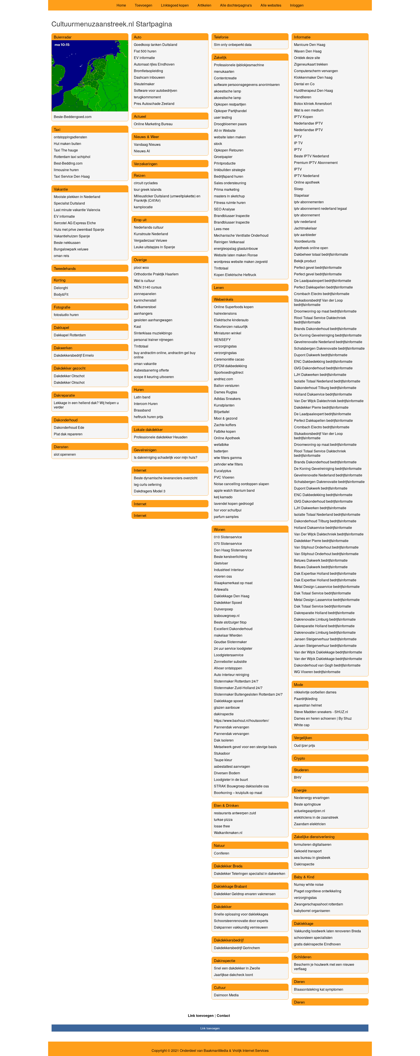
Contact (223, 1015)
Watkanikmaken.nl (228, 832)
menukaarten (224, 71)
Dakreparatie (64, 395)
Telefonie (221, 37)
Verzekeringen (145, 163)
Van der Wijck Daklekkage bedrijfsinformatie (328, 652)
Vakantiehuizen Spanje (72, 235)
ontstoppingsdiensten (70, 136)
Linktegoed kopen (175, 5)
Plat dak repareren (68, 433)
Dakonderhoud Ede (69, 427)
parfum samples (226, 516)
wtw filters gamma (228, 457)
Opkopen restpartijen (230, 104)
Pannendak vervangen (231, 726)
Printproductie (225, 163)
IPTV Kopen (303, 116)
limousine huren (66, 169)
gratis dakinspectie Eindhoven (317, 944)
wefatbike (221, 444)
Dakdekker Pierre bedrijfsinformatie (321, 407)
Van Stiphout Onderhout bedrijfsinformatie (326, 547)
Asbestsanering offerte (151, 370)
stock (218, 143)
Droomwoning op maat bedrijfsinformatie (325, 311)
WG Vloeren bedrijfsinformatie (317, 671)
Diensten (61, 446)
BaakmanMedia (216, 1050)
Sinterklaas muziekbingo (153, 332)
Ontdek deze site (307, 57)
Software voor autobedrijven (155, 90)
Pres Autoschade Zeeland (154, 103)
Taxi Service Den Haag (72, 176)
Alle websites (271, 5)
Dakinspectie (224, 960)
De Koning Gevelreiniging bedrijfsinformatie (328, 335)
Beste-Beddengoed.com (72, 116)
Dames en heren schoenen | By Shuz (323, 718)
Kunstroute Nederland (151, 233)
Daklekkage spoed (228, 700)
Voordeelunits (304, 241)
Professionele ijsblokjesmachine (239, 64)
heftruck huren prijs (148, 416)
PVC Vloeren (224, 477)
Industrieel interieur (229, 569)
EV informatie (64, 216)
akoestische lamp (227, 91)
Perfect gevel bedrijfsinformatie (318, 267)
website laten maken (230, 136)
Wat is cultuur (144, 280)
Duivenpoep (223, 608)
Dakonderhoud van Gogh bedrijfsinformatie (327, 665)
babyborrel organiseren (312, 910)
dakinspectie (224, 713)
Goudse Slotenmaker (230, 641)
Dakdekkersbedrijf (229, 940)
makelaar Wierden (228, 635)
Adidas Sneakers (227, 398)
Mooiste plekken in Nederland (77, 196)
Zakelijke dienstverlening (314, 836)
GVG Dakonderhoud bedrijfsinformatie (323, 367)
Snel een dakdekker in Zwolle (237, 968)
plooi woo (141, 267)
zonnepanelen (145, 293)
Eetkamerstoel (145, 306)
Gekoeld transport (308, 850)
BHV (297, 777)
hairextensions (225, 313)
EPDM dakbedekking (230, 365)
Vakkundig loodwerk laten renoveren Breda (327, 930)
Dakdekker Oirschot (69, 375)
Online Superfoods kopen (234, 306)
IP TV (298, 142)
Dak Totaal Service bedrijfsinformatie (322, 593)
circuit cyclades (146, 182)
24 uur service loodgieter (233, 648)
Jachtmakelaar (305, 228)
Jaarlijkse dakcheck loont (233, 974)
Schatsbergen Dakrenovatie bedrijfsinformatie (329, 348)
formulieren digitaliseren (312, 844)
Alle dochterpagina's (236, 5)
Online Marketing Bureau (153, 123)
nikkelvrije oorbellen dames (315, 692)
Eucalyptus (222, 470)
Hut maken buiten (67, 143)
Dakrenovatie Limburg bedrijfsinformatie (325, 619)
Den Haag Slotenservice (233, 549)
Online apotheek (307, 182)
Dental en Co (304, 83)
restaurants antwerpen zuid (235, 812)
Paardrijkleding (305, 698)
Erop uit (140, 219)
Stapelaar (301, 195)
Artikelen (204, 5)
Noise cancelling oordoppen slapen (241, 483)
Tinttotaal (141, 346)
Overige (140, 259)
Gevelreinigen (145, 449)
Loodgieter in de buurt (231, 779)
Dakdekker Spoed (228, 602)
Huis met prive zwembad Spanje (79, 229)
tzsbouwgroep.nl (227, 615)
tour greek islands (147, 189)
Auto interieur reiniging (231, 674)
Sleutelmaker (144, 83)
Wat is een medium (309, 110)
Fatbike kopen (225, 431)
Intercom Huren (146, 403)
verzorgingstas (225, 346)
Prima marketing (226, 189)
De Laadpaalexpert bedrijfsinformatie (322, 280)
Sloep (298, 188)
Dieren (299, 981)
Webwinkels (223, 299)
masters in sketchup (229, 195)
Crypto (299, 758)
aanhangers (143, 313)
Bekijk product (305, 260)
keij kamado (223, 496)
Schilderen (302, 956)
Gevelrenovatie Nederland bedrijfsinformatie (328, 341)
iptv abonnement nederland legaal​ (320, 208)
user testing (223, 117)
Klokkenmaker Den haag (313, 77)
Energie (300, 790)
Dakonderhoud (65, 419)
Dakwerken (63, 347)
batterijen (221, 450)
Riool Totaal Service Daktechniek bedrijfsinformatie (320, 320)
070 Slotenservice (228, 543)
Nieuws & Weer (146, 136)
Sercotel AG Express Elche (75, 222)
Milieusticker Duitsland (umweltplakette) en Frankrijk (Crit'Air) (167, 198)
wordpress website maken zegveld (241, 261)
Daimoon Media (226, 994)
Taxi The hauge (66, 150)
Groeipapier (223, 156)
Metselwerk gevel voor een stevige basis (245, 746)
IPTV (298, 136)
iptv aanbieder (305, 234)
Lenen (219, 287)
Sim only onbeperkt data (233, 44)
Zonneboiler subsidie (230, 661)
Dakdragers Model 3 (149, 490)
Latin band (142, 396)
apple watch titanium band (234, 490)
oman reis (61, 255)
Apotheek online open (311, 247)
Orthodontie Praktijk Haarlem (156, 273)
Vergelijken (303, 737)
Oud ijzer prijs (304, 745)
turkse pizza (223, 819)
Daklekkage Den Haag (231, 595)
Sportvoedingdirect (228, 372)
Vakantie (61, 189)
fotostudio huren (66, 314)
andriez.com (223, 378)
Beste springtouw (307, 804)
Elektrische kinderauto (231, 319)
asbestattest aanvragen (232, 766)
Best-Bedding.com (68, 163)
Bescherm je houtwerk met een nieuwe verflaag (324, 966)
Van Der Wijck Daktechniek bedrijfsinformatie (329, 400)
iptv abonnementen (309, 201)
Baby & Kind (304, 876)
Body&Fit (61, 294)
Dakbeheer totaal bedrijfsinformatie (321, 254)
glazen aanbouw (227, 707)
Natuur (219, 845)
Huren (139, 389)
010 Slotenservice (228, 536)
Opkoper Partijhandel (230, 110)
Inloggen (297, 5)
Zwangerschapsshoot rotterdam (318, 904)
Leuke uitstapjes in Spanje (154, 246)
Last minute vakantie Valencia (77, 209)
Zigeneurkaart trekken (311, 64)
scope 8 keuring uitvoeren (154, 376)
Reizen (139, 175)
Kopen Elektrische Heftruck (235, 274)
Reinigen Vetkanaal (229, 241)
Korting (59, 280)
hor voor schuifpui (228, 509)
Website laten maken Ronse (236, 254)
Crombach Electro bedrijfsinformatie (321, 293)
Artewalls (221, 589)
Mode (298, 684)
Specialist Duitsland (69, 203)
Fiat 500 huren (145, 51)
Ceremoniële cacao (229, 359)
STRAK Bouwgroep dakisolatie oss (241, 786)
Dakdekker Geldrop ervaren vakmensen (245, 893)
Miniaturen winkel (227, 332)
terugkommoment (147, 96)
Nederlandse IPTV (308, 123)
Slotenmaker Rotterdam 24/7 (236, 681)
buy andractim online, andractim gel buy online (165, 355)
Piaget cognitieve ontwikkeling (317, 890)
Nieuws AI (142, 150)
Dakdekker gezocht (70, 368)
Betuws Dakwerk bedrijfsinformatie (321, 560)
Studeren (301, 769)
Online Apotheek (227, 437)
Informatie (302, 37)
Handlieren (302, 96)
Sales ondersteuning (230, 182)
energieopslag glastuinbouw (236, 248)
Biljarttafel (221, 411)
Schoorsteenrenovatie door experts (241, 920)
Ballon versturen (226, 385)
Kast (137, 326)
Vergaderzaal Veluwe (150, 240)
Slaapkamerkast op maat (233, 582)
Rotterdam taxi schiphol (72, 156)
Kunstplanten (224, 405)
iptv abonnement (307, 214)
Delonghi (61, 287)
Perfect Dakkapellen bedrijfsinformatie (323, 287)
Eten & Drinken (226, 805)
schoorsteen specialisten (313, 937)
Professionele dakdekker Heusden (160, 436)
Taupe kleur (223, 759)
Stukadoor (222, 753)
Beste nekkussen (67, 242)
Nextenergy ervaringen (311, 797)
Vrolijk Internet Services (250, 1050)
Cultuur (220, 987)
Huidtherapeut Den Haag (313, 90)
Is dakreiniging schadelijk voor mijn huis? (165, 457)
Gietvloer (221, 563)
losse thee (222, 825)
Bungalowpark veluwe (71, 249)
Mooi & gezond (225, 418)
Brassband (142, 410)
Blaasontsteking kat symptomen (318, 989)
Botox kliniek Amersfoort (313, 103)
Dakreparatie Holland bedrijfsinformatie (324, 612)
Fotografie (62, 307)
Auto (137, 37)
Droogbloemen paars (230, 123)
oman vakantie (145, 363)
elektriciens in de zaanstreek (316, 817)
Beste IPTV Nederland (311, 155)
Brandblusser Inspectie (232, 215)
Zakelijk (220, 57)
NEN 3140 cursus (147, 287)
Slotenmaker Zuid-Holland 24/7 (238, 687)
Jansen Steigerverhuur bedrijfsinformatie (325, 638)
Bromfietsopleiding (148, 70)
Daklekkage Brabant (230, 886)
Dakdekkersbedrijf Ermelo (74, 355)
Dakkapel (61, 327)
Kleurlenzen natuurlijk (231, 326)
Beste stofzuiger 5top (230, 622)
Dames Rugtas (225, 391)
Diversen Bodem (227, 772)
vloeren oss (223, 576)
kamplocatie (143, 206)
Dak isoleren (224, 740)
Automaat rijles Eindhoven (154, 64)
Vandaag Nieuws (147, 144)
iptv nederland (305, 221)
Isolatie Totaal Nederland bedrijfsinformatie (327, 381)
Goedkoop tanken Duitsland (155, 44)
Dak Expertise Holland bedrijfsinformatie (325, 573)
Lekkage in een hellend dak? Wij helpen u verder (86, 405)
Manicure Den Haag (309, 44)
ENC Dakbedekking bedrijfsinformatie (323, 361)
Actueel (140, 116)
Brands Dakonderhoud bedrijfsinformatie (325, 328)
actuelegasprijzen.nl (309, 810)
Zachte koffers (225, 424)
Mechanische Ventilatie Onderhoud (241, 235)
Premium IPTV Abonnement (316, 162)
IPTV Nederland (306, 175)
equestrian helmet (308, 705)
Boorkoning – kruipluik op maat (238, 792)
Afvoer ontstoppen (228, 667)
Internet (140, 470)
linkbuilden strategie (229, 169)
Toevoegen (143, 5)
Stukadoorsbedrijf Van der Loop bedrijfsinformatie (318, 302)
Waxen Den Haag (308, 51)
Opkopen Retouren (228, 150)
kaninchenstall (145, 300)
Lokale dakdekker (148, 429)
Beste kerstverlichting (230, 556)
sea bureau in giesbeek (312, 857)
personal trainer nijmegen (153, 339)
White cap (302, 724)
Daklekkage (303, 923)
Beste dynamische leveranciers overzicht (165, 477)
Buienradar (63, 37)
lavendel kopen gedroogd (234, 503)
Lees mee (221, 228)
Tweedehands (65, 268)
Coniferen (221, 853)
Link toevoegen (201, 1015)
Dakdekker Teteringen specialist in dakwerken (249, 873)
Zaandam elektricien (310, 823)
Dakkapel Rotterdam (70, 334)
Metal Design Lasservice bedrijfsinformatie (327, 586)
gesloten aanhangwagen (153, 319)
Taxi (57, 129)
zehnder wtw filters (228, 464)
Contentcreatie (225, 77)
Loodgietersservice (228, 654)
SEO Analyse (224, 209)
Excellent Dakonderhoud (233, 628)
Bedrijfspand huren (228, 176)
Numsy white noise (309, 884)
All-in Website (225, 130)
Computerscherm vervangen (316, 70)
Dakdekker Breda (228, 865)
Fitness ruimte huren (230, 202)
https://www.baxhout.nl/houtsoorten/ (241, 720)
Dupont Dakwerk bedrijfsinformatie (320, 354)
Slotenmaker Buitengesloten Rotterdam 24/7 (248, 694)
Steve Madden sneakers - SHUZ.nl (321, 711)
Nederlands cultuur (148, 227)
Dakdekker (223, 906)
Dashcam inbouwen (149, 77)
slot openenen (65, 454)
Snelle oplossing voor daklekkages (241, 914)
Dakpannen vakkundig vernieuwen (241, 927)
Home (121, 5)
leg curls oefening (147, 484)
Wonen (219, 529)
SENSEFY (222, 339)
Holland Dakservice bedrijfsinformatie (323, 394)
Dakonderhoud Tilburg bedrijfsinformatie (325, 387)
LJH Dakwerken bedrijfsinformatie (320, 374)
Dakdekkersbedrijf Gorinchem (237, 947)
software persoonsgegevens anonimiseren (247, 84)
